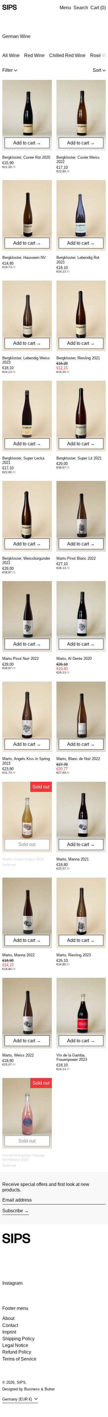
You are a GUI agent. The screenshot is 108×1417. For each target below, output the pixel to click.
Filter (7, 70)
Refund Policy (16, 1352)
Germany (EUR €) (17, 1399)
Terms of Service (19, 1358)
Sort (97, 70)
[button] (80, 7)
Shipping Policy (18, 1338)
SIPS (21, 1382)
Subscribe (12, 1210)
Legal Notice (15, 1345)
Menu (65, 7)
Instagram (12, 1283)
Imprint (9, 1332)
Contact (10, 1325)
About (8, 1318)
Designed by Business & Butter (28, 1389)
